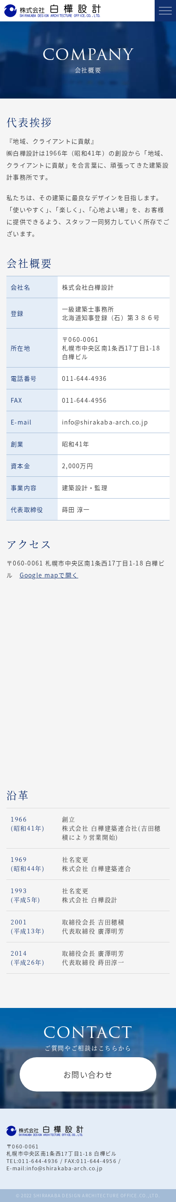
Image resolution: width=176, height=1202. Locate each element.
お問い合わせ (88, 1074)
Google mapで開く (49, 575)
